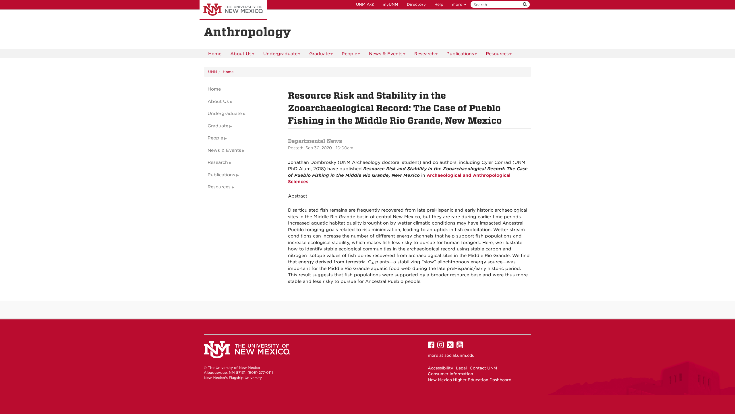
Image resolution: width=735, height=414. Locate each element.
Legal (461, 368)
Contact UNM (483, 368)
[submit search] (525, 4)
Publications (460, 53)
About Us (241, 53)
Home (214, 53)
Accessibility (440, 368)
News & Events (386, 53)
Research (424, 53)
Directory (416, 4)
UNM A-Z (365, 4)
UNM (212, 72)
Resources (497, 53)
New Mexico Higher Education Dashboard (469, 379)
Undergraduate (280, 53)
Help (438, 4)
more (457, 4)
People (349, 53)
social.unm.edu (459, 355)
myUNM (390, 4)
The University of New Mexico (233, 10)
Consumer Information (450, 373)
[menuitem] (215, 53)
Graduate (319, 53)
